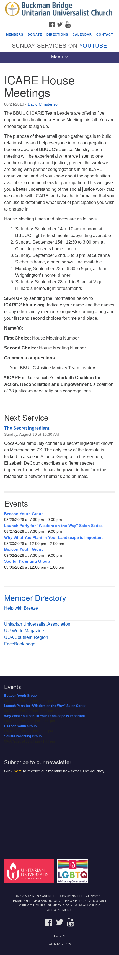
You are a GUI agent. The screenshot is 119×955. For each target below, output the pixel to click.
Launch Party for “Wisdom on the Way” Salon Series (53, 525)
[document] (59, 365)
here (18, 771)
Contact (104, 34)
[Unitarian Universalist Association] (30, 871)
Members (14, 34)
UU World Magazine (24, 630)
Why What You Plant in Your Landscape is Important (53, 537)
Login (59, 935)
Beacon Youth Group (24, 514)
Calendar (82, 34)
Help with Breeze (21, 608)
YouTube (93, 45)
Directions (57, 34)
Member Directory (35, 597)
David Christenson (44, 104)
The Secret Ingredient (26, 428)
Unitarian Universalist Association (37, 624)
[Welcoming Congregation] (73, 871)
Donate (35, 34)
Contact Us (60, 943)
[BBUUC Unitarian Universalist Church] (59, 9)
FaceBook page (19, 644)
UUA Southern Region (26, 637)
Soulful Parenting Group (27, 561)
